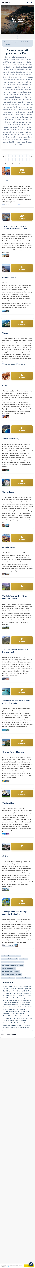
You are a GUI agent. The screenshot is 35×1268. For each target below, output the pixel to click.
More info (7, 1266)
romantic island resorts (23, 977)
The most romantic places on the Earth (15, 42)
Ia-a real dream (9, 277)
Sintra (5, 856)
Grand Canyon (8, 547)
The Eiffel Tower (9, 803)
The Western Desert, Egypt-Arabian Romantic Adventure (14, 227)
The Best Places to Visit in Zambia (18, 1027)
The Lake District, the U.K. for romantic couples (14, 597)
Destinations (7, 44)
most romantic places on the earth (11, 955)
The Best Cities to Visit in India (18, 1016)
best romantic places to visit (9, 958)
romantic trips (23, 958)
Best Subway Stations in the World (20, 1007)
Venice (5, 180)
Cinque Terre (8, 492)
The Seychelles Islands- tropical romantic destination (15, 912)
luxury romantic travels (8, 977)
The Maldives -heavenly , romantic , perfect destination (17, 701)
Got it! (29, 1265)
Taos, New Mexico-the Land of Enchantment (15, 650)
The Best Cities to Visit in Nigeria (18, 989)
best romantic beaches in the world (11, 974)
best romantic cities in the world (10, 971)
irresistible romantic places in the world (12, 962)
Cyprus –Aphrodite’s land (13, 752)
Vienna (5, 333)
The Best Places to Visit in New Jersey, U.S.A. (17, 998)
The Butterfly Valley (10, 438)
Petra (4, 385)
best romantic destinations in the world (12, 965)
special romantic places (8, 968)
